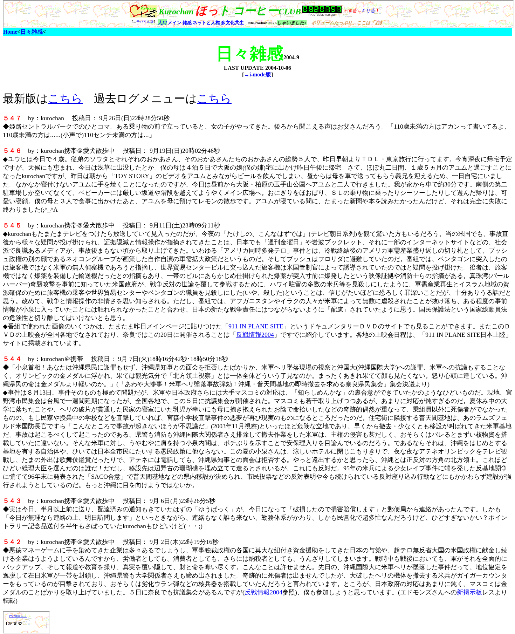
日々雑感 (31, 32)
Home (10, 32)
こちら (65, 98)
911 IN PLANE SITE (255, 326)
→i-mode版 (257, 74)
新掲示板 (469, 592)
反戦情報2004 (255, 334)
